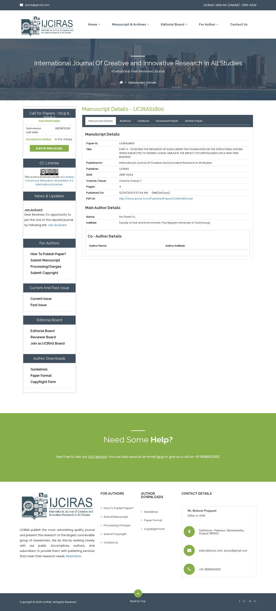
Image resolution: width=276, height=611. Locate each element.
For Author (207, 24)
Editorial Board (172, 24)
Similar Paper (194, 121)
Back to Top (138, 601)
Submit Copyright (44, 273)
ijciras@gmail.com (37, 5)
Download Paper (167, 121)
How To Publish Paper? (48, 254)
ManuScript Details (100, 121)
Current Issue (41, 299)
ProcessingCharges (46, 266)
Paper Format (41, 376)
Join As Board (57, 220)
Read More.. (74, 556)
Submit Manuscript (49, 148)
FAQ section (97, 456)
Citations (143, 121)
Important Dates (49, 121)
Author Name (98, 246)
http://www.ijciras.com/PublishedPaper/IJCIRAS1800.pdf (156, 198)
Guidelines (39, 369)
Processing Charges (117, 525)
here (160, 456)
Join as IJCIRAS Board (48, 343)
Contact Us (239, 24)
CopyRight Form (43, 382)
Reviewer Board (43, 337)
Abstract (125, 121)
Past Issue (38, 305)
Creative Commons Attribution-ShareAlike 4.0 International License (49, 180)
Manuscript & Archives (129, 24)
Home (92, 24)
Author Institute (175, 246)
